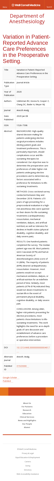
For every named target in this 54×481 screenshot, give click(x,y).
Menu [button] (5, 7)
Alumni (27, 427)
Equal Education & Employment (28, 457)
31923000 (22, 365)
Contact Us (50, 391)
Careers (28, 461)
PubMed (7, 381)
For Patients (27, 406)
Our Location (4, 391)
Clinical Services (27, 417)
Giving (27, 466)
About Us (27, 403)
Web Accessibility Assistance (28, 474)
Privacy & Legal (28, 453)
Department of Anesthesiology (27, 18)
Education (27, 413)
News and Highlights (27, 420)
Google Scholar (10, 377)
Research (27, 410)
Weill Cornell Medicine (27, 439)
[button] (49, 5)
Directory (27, 470)
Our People (27, 424)
